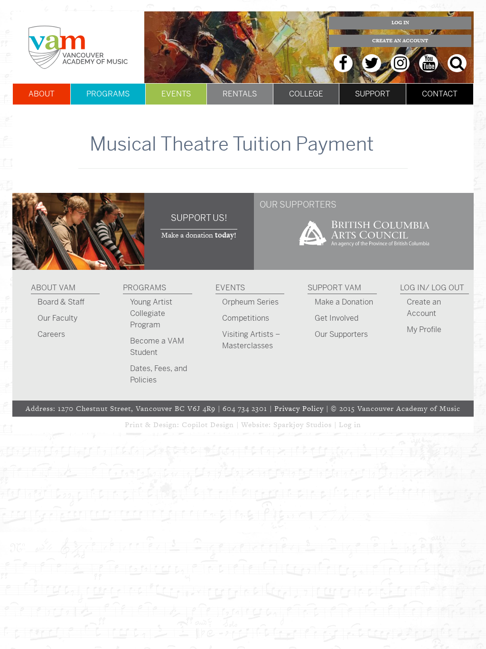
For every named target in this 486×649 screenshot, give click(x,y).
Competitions (245, 318)
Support (372, 94)
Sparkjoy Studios (302, 424)
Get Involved (336, 318)
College (306, 94)
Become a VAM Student (157, 346)
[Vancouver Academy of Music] (78, 47)
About (41, 94)
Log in (350, 424)
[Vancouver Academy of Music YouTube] (428, 63)
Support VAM (334, 288)
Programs (108, 94)
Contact (440, 94)
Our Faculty (57, 318)
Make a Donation (344, 302)
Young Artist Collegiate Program (151, 313)
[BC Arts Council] (364, 250)
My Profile (424, 329)
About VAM (53, 288)
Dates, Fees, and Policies (158, 374)
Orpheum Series (250, 302)
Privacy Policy (299, 408)
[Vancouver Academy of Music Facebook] (343, 63)
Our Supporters (341, 334)
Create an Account (400, 40)
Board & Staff (60, 302)
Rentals (240, 94)
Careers (51, 334)
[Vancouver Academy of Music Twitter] (371, 63)
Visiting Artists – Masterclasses (251, 340)
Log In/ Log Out (432, 288)
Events (176, 94)
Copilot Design (208, 424)
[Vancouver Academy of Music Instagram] (400, 63)
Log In (400, 22)
